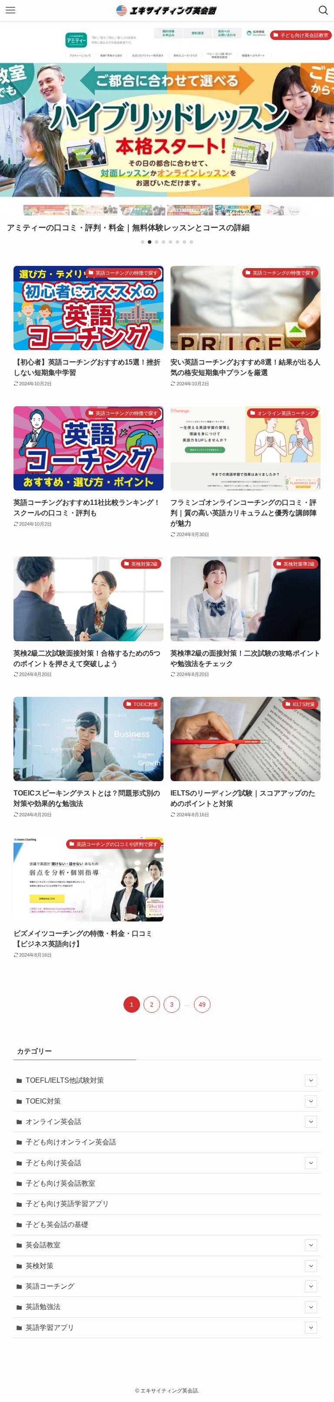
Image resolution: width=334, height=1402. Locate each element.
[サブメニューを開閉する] (311, 1080)
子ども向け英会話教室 (60, 1183)
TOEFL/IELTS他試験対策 (65, 1080)
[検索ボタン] (323, 10)
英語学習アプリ (50, 1327)
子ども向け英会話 (53, 1163)
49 (202, 1004)
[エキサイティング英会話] (167, 10)
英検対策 (39, 1265)
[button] (142, 242)
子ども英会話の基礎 (57, 1224)
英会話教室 (43, 1245)
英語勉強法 (43, 1306)
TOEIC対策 (43, 1101)
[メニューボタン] (10, 10)
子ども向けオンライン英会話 (71, 1142)
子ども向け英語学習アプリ (67, 1203)
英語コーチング (50, 1286)
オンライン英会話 (53, 1121)
